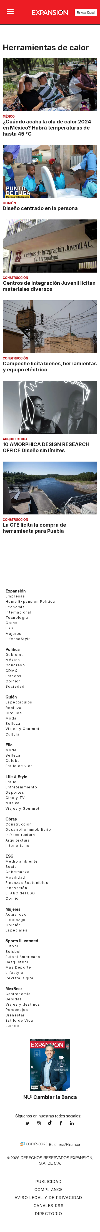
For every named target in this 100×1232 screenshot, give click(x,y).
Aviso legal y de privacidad (48, 1197)
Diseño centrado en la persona (40, 208)
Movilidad (15, 877)
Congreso (15, 665)
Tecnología (17, 617)
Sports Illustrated (22, 940)
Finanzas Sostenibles (27, 883)
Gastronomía (18, 994)
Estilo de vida (19, 766)
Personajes (17, 1010)
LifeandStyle (18, 639)
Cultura (13, 734)
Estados (14, 676)
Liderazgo (16, 920)
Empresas (15, 596)
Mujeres (14, 633)
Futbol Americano (23, 957)
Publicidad (49, 1181)
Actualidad (16, 914)
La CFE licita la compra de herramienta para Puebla (34, 528)
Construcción (15, 277)
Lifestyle (15, 972)
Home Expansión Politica (30, 601)
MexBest (14, 988)
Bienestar (15, 1015)
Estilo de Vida (19, 1020)
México (9, 116)
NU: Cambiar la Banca (50, 1097)
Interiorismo (18, 845)
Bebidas (14, 999)
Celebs (13, 761)
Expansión (16, 591)
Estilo (11, 782)
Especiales (17, 930)
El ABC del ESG (20, 893)
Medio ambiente (22, 861)
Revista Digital (86, 12)
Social (12, 867)
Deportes (15, 792)
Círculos (14, 713)
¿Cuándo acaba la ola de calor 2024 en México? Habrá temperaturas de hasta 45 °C (47, 127)
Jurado (12, 1026)
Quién (11, 697)
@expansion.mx (50, 1123)
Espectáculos (19, 702)
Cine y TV (15, 798)
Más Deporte (18, 967)
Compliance (48, 1189)
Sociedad (15, 686)
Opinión (9, 203)
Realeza (14, 708)
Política (13, 649)
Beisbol (13, 951)
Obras (12, 623)
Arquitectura (15, 439)
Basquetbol (17, 962)
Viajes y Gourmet (22, 729)
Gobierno (15, 655)
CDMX (12, 671)
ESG (9, 628)
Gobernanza (17, 872)
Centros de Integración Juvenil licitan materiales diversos (49, 286)
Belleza (13, 723)
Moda (11, 718)
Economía (15, 607)
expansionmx (31, 1123)
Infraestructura (20, 835)
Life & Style (16, 776)
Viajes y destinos (23, 1004)
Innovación (16, 888)
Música (12, 803)
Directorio (48, 1213)
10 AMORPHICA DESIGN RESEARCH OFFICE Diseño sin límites (46, 447)
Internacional (18, 612)
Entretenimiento (21, 787)
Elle (9, 744)
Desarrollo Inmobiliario (28, 829)
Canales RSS (49, 1205)
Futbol (12, 946)
